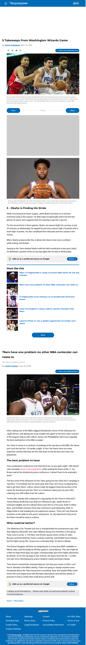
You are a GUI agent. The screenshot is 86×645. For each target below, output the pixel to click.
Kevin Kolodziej (12, 45)
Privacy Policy (49, 620)
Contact (46, 616)
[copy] (20, 50)
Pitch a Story (29, 620)
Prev (13, 110)
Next (72, 110)
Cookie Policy (12, 625)
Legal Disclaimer (31, 625)
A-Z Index (71, 625)
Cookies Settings (13, 629)
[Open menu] (5, 3)
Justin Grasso (11, 366)
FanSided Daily (12, 620)
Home (9, 601)
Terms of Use (73, 620)
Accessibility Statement (53, 625)
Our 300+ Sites (73, 616)
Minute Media (16, 635)
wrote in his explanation (30, 469)
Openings (28, 616)
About (8, 616)
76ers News (18, 601)
